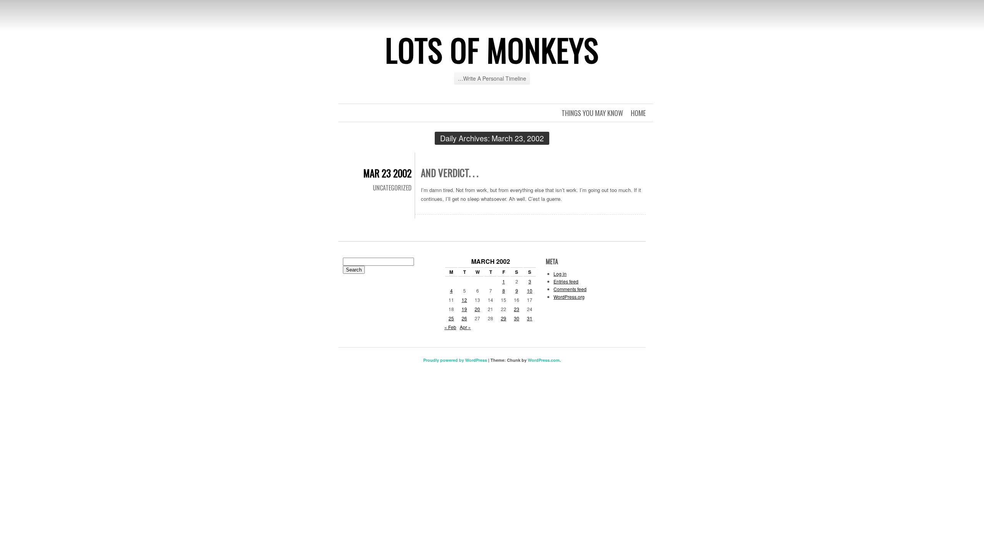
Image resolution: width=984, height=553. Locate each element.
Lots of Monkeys (492, 49)
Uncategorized (392, 187)
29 (503, 318)
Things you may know (592, 113)
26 (464, 318)
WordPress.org (569, 296)
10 (529, 290)
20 (477, 309)
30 (516, 318)
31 (529, 318)
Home (638, 113)
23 (516, 309)
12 (464, 299)
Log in (560, 273)
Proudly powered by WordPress (455, 360)
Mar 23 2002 (387, 173)
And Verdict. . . (449, 173)
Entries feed (566, 281)
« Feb (450, 327)
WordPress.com (544, 360)
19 (464, 309)
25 (451, 318)
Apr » (465, 327)
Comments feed (570, 289)
